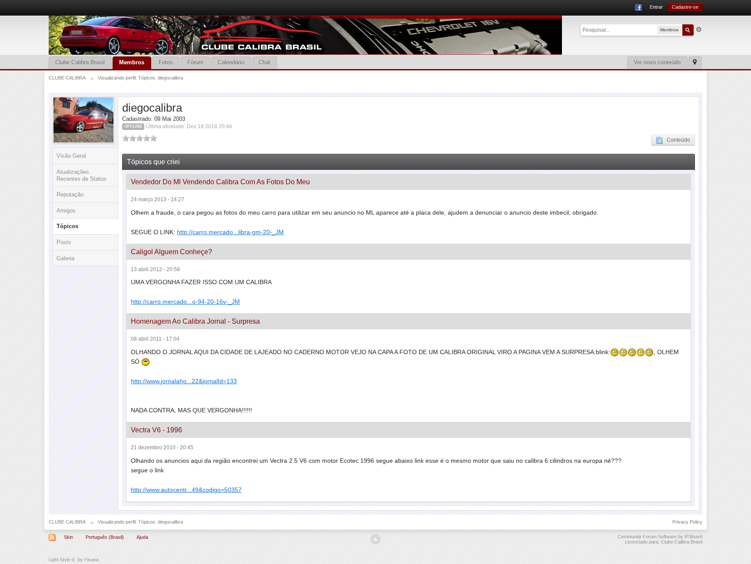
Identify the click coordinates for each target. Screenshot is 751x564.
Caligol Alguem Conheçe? (171, 251)
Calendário (231, 62)
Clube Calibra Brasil (80, 62)
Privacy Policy (687, 521)
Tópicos (67, 226)
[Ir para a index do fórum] (305, 34)
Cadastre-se (685, 7)
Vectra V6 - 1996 (156, 430)
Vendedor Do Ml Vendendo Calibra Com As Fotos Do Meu (220, 182)
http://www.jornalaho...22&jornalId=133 (184, 381)
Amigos (66, 210)
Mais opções (698, 29)
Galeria (65, 258)
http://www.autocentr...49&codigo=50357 (186, 489)
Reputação (69, 194)
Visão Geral (71, 156)
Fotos (166, 62)
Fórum (195, 62)
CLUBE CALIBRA (67, 521)
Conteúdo (676, 140)
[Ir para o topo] (375, 539)
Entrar (656, 7)
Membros (131, 62)
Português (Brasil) (105, 537)
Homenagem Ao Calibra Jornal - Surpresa (195, 321)
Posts (63, 242)
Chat (264, 62)
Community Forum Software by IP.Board (660, 536)
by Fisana (88, 559)
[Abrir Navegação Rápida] (694, 62)
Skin (68, 537)
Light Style (59, 559)
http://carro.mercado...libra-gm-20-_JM (230, 232)
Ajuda (142, 537)
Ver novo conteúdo (657, 62)
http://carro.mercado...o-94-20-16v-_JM (185, 301)
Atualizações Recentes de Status (81, 175)
